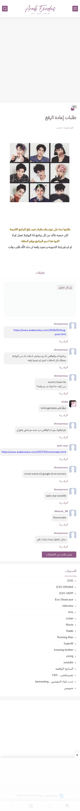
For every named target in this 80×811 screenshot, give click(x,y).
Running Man (65, 637)
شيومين (68, 688)
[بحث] (5, 8)
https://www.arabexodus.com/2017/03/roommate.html (33, 452)
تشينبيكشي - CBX (62, 675)
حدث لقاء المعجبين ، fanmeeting (54, 681)
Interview (67, 605)
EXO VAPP (66, 593)
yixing (69, 656)
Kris (70, 612)
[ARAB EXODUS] (40, 8)
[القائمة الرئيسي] (75, 8)
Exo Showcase (64, 599)
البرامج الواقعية (64, 668)
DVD (70, 580)
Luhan (69, 618)
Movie (69, 624)
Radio (69, 630)
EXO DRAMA (64, 586)
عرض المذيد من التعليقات (59, 554)
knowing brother (63, 649)
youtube (68, 662)
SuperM (68, 643)
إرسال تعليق (65, 287)
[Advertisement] (40, 60)
